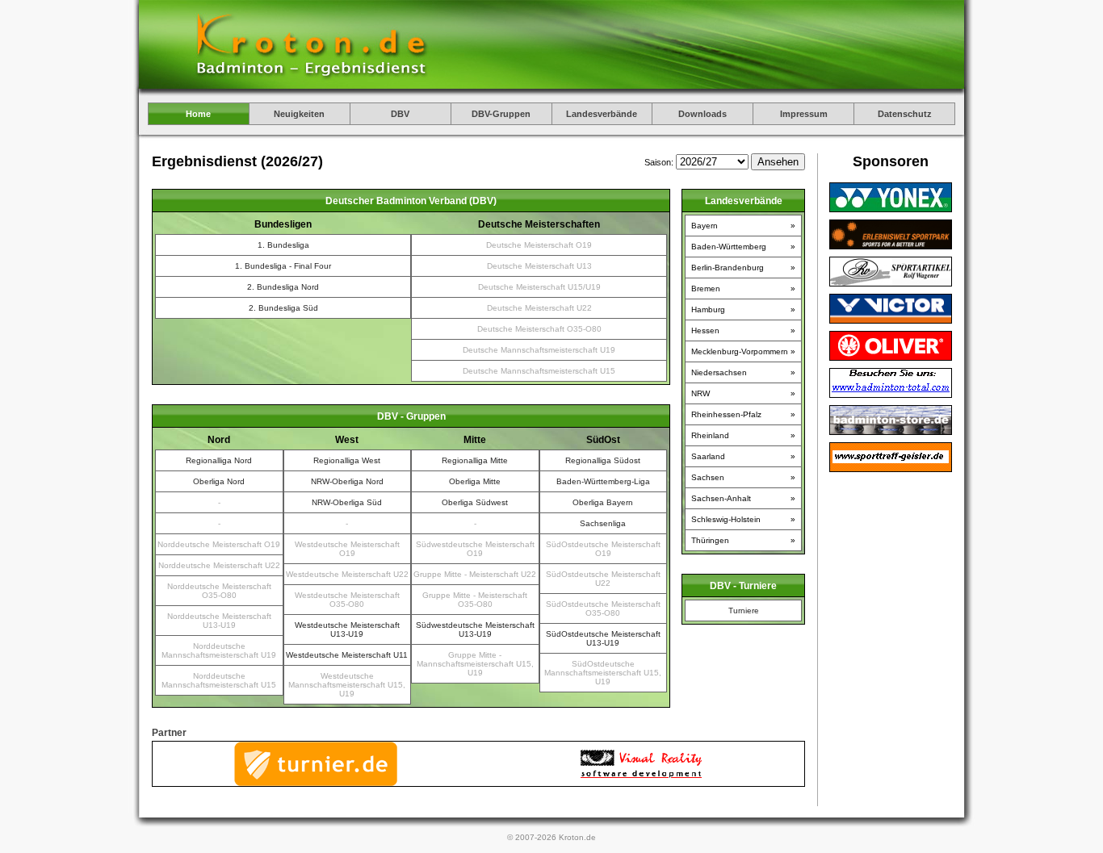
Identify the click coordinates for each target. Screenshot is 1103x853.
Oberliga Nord (219, 481)
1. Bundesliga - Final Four (283, 265)
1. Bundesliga (283, 244)
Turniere (743, 610)
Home (198, 114)
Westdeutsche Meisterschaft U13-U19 (347, 629)
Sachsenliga (603, 523)
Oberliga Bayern (602, 502)
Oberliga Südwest (475, 502)
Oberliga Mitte (475, 481)
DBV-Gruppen (501, 114)
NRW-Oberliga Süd (347, 502)
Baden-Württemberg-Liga (603, 481)
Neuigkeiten (299, 114)
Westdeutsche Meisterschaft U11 (347, 654)
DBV (400, 114)
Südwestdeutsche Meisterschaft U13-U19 (475, 629)
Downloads (702, 114)
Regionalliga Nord (219, 460)
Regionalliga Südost (602, 460)
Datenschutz (905, 114)
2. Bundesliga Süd (283, 307)
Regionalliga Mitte (475, 460)
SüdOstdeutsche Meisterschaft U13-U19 (603, 638)
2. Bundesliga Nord (283, 286)
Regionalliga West (346, 460)
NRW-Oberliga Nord (347, 481)
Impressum (804, 114)
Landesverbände (601, 114)
